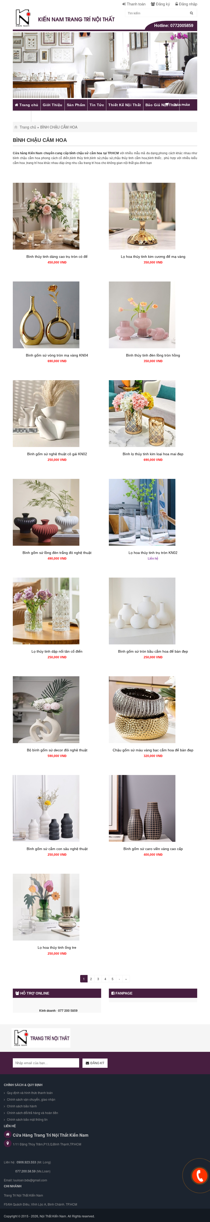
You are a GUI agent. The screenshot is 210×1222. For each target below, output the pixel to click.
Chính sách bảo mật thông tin (27, 1119)
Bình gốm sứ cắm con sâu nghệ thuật (57, 849)
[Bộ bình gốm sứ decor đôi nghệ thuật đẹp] (57, 709)
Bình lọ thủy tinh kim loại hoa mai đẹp (153, 454)
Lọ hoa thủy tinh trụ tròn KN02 (153, 553)
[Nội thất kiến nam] (41, 1038)
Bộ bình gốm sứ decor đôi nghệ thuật (57, 750)
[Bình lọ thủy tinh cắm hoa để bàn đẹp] (153, 413)
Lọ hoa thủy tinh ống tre (57, 947)
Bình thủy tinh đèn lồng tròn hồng (153, 355)
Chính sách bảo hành (21, 1106)
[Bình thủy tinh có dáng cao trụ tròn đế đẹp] (57, 216)
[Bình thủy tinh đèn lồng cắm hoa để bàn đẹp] (153, 314)
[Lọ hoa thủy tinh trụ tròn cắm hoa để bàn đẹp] (153, 512)
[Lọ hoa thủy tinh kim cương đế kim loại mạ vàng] (153, 216)
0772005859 (181, 25)
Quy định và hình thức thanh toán (29, 1092)
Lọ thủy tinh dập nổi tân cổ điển (57, 651)
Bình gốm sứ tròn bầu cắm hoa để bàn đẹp (153, 651)
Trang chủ (27, 127)
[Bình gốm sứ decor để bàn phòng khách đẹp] (153, 611)
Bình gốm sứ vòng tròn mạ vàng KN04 (57, 355)
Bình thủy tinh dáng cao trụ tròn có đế (57, 256)
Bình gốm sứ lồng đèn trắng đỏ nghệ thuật (57, 553)
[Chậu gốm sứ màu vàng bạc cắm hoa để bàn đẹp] (153, 709)
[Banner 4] (105, 65)
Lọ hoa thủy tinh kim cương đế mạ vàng (153, 256)
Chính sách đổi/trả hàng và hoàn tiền (32, 1112)
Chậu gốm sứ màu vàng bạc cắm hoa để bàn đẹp (153, 750)
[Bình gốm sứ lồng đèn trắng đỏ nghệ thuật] (57, 512)
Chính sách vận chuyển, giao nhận (30, 1099)
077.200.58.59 (25, 1171)
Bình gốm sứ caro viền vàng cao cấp (153, 849)
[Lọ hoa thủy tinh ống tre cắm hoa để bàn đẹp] (57, 907)
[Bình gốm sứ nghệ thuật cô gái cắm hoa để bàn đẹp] (57, 413)
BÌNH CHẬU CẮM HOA (58, 127)
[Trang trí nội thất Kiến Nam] (65, 18)
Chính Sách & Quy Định (23, 1085)
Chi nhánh (13, 1186)
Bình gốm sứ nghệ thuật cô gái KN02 (57, 454)
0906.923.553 (26, 1162)
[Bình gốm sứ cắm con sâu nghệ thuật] (57, 808)
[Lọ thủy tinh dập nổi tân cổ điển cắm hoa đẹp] (57, 611)
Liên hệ (153, 558)
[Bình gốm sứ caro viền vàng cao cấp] (153, 808)
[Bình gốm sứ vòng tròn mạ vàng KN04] (57, 314)
